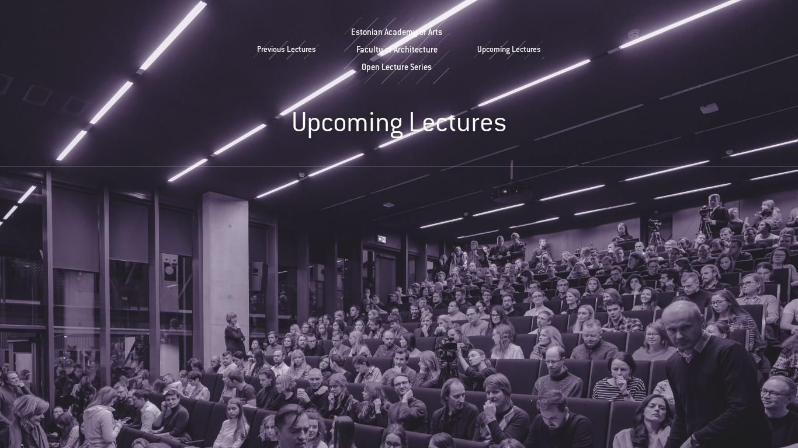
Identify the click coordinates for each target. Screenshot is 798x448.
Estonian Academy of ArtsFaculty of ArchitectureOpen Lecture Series (396, 50)
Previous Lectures (286, 50)
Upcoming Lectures (509, 50)
